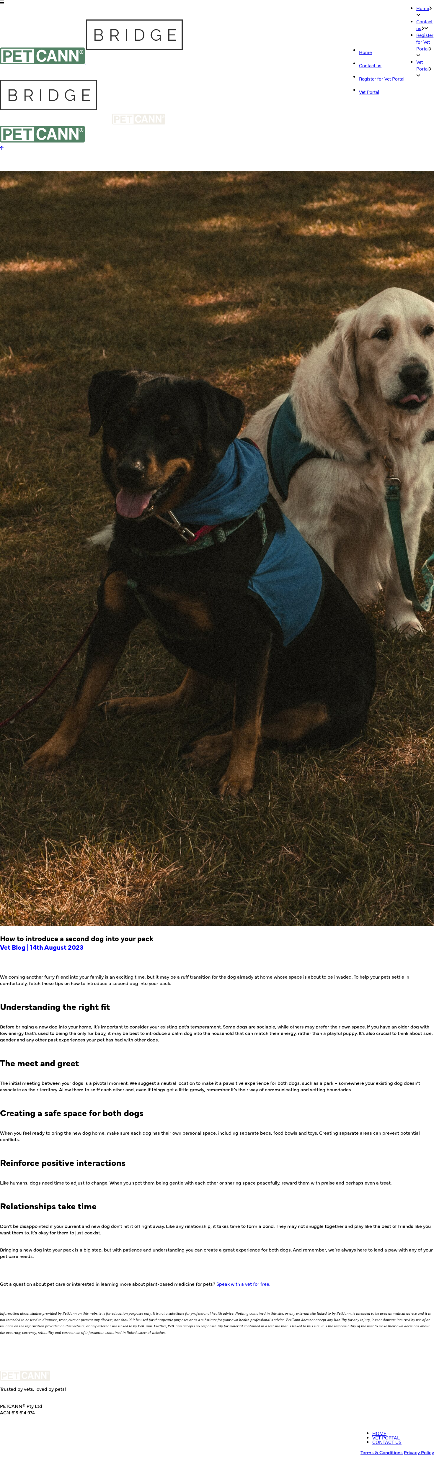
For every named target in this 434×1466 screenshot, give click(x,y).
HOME (379, 1433)
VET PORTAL (386, 1437)
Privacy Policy (419, 1452)
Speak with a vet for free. (243, 1283)
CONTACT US (387, 1442)
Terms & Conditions (381, 1452)
